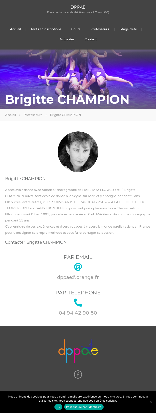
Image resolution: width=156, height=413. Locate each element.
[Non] (151, 402)
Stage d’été (128, 29)
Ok (58, 407)
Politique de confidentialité (84, 407)
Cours (75, 29)
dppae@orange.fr (78, 277)
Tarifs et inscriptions (46, 29)
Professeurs (99, 29)
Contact (90, 39)
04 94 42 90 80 (78, 313)
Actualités (67, 39)
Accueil (15, 29)
